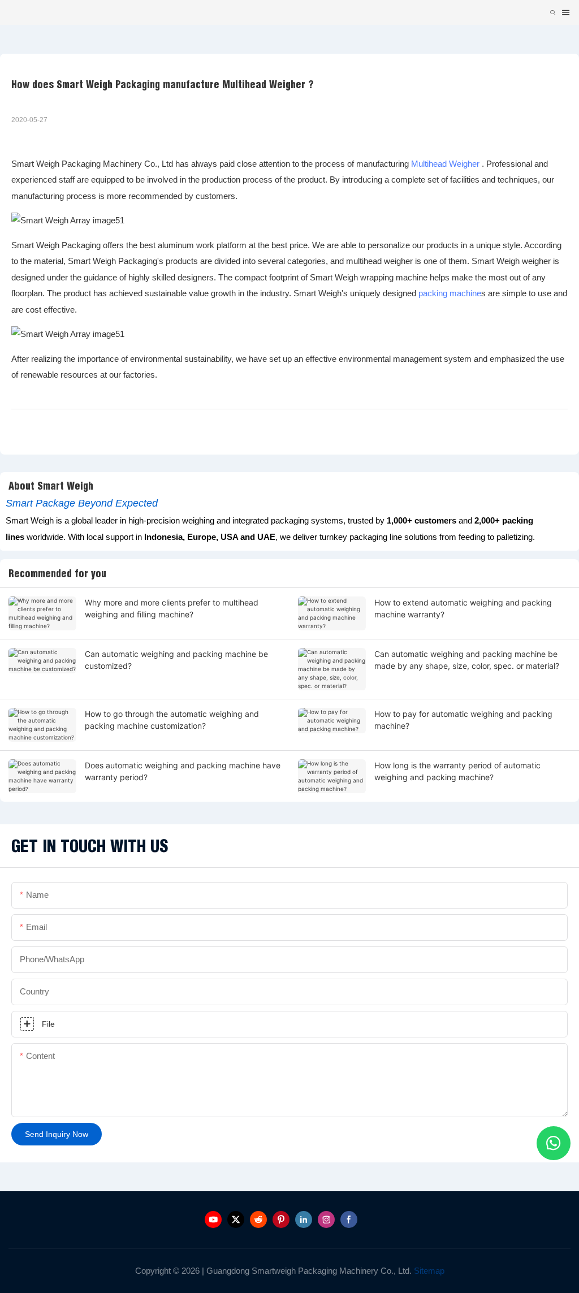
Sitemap (428, 1270)
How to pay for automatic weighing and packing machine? (463, 719)
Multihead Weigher (445, 163)
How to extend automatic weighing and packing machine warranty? (463, 608)
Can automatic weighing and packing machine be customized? (176, 660)
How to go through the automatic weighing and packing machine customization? (172, 719)
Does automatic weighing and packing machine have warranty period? (182, 771)
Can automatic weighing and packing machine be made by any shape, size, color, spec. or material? (466, 660)
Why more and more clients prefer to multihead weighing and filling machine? (171, 608)
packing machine (449, 293)
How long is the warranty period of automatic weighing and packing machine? (457, 771)
